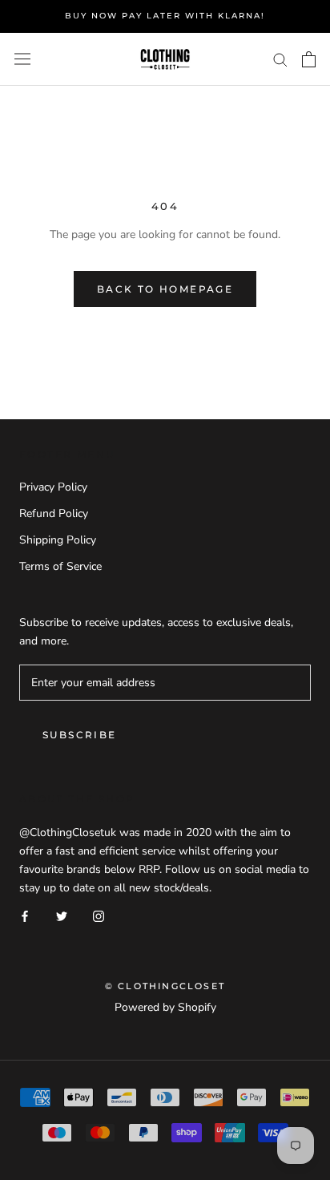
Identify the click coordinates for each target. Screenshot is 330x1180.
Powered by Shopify (165, 1007)
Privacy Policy (53, 487)
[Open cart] (309, 59)
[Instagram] (98, 915)
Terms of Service (60, 566)
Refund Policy (53, 513)
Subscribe (79, 735)
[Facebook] (24, 915)
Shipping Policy (57, 540)
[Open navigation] (22, 59)
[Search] (280, 59)
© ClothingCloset (165, 986)
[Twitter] (61, 915)
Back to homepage (165, 289)
